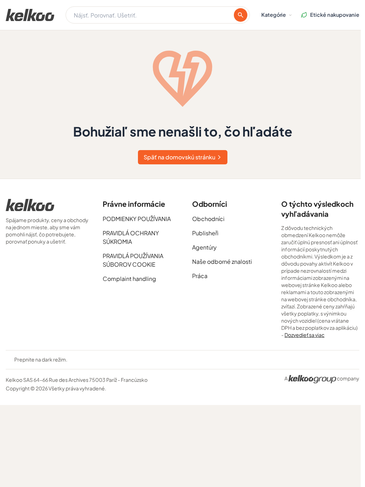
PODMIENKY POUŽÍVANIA (137, 218)
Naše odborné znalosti (222, 261)
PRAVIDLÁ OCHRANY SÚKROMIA (131, 237)
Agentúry (204, 247)
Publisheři (205, 233)
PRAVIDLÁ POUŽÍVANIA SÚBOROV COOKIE (133, 260)
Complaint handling (129, 278)
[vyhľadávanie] (240, 15)
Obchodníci (208, 218)
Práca (199, 276)
